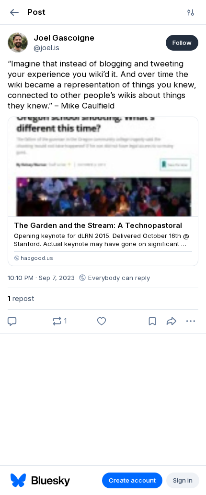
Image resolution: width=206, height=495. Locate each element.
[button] (14, 12)
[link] (18, 42)
